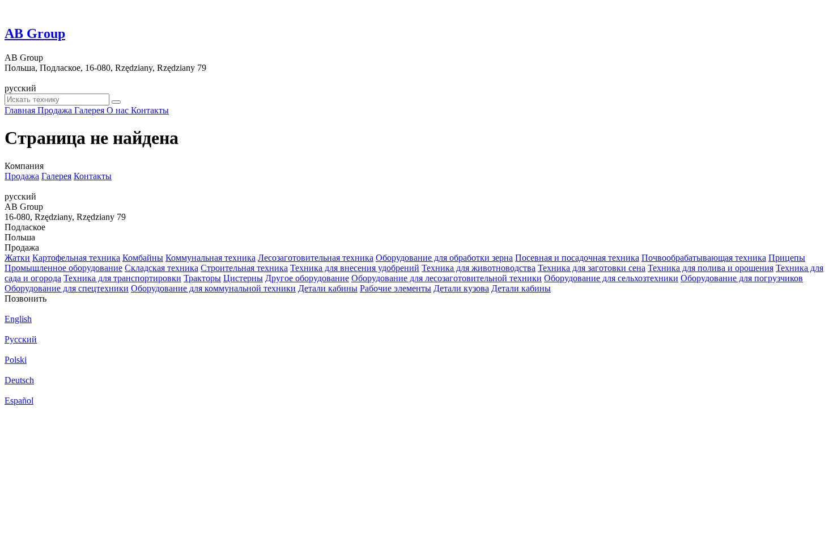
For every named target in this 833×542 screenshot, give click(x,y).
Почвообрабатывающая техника (703, 257)
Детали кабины (328, 288)
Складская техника (161, 268)
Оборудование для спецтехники (67, 288)
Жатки (17, 257)
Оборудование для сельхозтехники (611, 278)
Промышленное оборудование (63, 268)
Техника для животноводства (479, 268)
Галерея (56, 176)
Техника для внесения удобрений (354, 268)
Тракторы (202, 278)
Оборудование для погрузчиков (742, 278)
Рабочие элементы (395, 288)
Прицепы (786, 257)
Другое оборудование (307, 278)
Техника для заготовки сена (591, 268)
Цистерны (243, 278)
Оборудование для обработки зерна (444, 257)
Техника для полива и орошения (711, 268)
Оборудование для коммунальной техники (213, 288)
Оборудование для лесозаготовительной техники (446, 278)
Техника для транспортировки (122, 278)
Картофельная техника (76, 257)
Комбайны (142, 257)
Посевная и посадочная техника (577, 257)
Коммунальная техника (210, 257)
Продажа (22, 176)
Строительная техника (244, 268)
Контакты (93, 176)
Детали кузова (461, 288)
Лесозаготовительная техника (315, 257)
